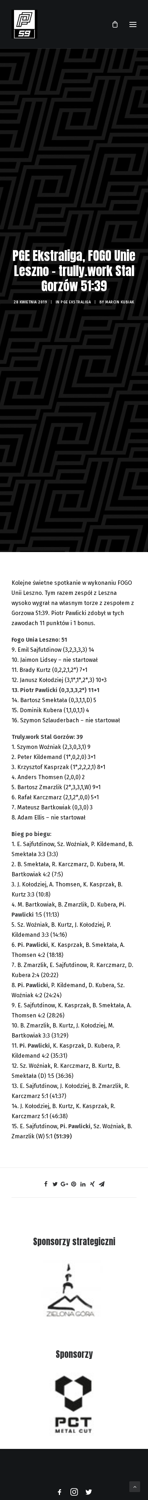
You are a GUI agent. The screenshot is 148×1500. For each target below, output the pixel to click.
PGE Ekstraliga (76, 302)
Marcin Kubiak (119, 302)
